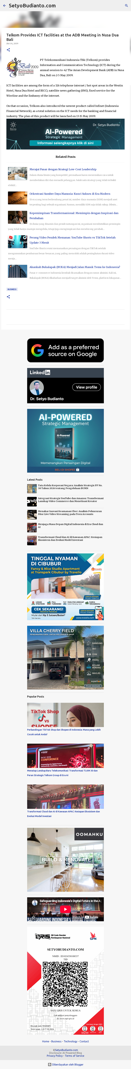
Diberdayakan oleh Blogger (67, 1064)
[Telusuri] (60, 5)
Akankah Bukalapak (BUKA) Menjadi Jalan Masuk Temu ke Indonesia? (75, 267)
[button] (8, 50)
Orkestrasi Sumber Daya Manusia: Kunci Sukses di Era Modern (70, 193)
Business (12, 289)
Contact (84, 1041)
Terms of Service (74, 1055)
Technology (70, 1041)
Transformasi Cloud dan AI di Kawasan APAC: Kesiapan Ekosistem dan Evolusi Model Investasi (70, 538)
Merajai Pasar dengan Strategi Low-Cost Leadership (63, 169)
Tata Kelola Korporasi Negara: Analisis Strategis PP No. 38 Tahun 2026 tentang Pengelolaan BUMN (70, 487)
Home (45, 1041)
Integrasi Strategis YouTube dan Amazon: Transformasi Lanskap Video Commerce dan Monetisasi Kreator (71, 500)
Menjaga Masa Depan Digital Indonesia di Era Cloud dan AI (70, 526)
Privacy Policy (55, 1055)
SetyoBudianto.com (32, 5)
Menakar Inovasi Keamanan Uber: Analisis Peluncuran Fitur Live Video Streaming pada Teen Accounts (70, 513)
